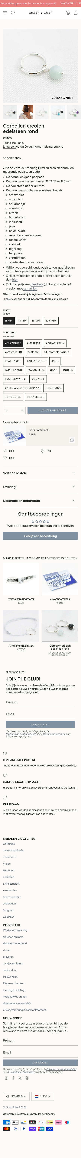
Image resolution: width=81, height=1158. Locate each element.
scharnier (30, 288)
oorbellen (8, 877)
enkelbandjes (11, 883)
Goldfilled (8, 916)
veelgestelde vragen (15, 996)
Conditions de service (55, 734)
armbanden (10, 890)
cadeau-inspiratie (13, 850)
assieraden (9, 903)
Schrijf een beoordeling (40, 536)
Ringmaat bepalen (13, 983)
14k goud (8, 910)
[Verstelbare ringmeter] (21, 579)
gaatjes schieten (12, 963)
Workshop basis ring (15, 930)
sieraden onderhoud (15, 943)
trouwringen (10, 976)
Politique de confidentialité (21, 734)
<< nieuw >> (9, 857)
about (6, 950)
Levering (9, 487)
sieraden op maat (13, 937)
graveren (8, 956)
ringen (7, 863)
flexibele (37, 284)
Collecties (9, 843)
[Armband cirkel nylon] (21, 626)
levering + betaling (13, 990)
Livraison (9, 146)
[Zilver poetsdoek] (14, 435)
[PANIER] (76, 12)
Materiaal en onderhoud (21, 501)
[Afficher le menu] (5, 12)
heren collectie (11, 897)
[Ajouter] (72, 440)
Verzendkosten (14, 473)
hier (15, 279)
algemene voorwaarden (17, 1003)
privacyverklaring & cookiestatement (24, 1010)
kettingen (8, 870)
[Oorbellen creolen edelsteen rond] (60, 626)
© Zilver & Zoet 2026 (14, 1107)
